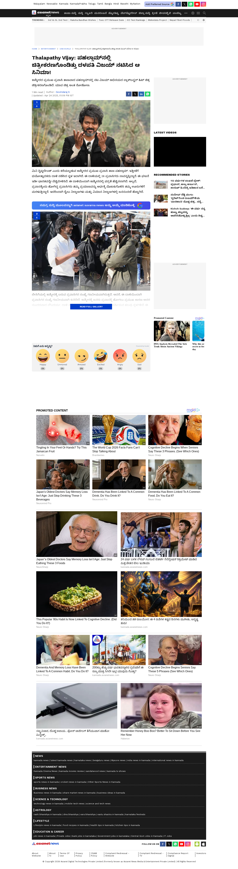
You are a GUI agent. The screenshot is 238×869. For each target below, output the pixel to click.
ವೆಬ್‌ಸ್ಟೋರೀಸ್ (129, 13)
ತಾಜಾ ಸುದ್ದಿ (70, 13)
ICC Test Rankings (136, 20)
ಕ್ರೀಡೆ (154, 13)
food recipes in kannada (76, 825)
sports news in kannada (46, 782)
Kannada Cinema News (45, 771)
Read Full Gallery (91, 306)
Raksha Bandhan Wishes (83, 20)
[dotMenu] (186, 13)
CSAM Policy (94, 854)
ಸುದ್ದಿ (80, 13)
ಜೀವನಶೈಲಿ (165, 13)
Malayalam (39, 3)
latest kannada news (61, 760)
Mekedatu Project (157, 20)
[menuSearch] (204, 13)
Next (203, 20)
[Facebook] (178, 4)
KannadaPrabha (78, 3)
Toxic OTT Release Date (111, 20)
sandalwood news (95, 771)
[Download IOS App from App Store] (203, 844)
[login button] (193, 13)
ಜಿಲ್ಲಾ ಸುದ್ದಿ (144, 13)
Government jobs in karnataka (113, 836)
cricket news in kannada (73, 782)
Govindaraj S (63, 92)
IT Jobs (168, 836)
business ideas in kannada (111, 793)
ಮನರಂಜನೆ (100, 13)
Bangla (108, 3)
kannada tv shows (116, 771)
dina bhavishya (70, 814)
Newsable (52, 3)
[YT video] (197, 4)
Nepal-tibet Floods (180, 20)
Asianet (45, 843)
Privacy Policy (79, 854)
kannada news (41, 760)
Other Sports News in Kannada (104, 782)
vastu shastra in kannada (110, 814)
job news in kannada (44, 836)
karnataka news (82, 760)
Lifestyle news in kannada (47, 825)
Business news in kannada (47, 793)
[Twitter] (184, 4)
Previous (198, 20)
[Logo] (47, 13)
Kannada (63, 3)
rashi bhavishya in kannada (47, 814)
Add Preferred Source (157, 4)
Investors (201, 853)
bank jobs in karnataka (84, 836)
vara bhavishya (87, 814)
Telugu (92, 3)
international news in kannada (167, 760)
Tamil (100, 3)
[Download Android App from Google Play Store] (197, 844)
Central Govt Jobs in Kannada (146, 836)
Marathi (124, 3)
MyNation (135, 3)
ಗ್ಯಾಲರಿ (89, 13)
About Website (36, 854)
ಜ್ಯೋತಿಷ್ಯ (113, 13)
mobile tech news (74, 803)
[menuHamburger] (198, 13)
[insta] (203, 4)
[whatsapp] (191, 4)
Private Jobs (63, 836)
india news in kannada (138, 760)
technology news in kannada (48, 803)
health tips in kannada (102, 825)
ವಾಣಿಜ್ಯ (177, 13)
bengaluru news (101, 760)
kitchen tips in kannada (128, 825)
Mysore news (118, 760)
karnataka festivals (135, 814)
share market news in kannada (79, 793)
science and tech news (98, 803)
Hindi (116, 3)
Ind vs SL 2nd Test (57, 20)
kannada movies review (71, 771)
